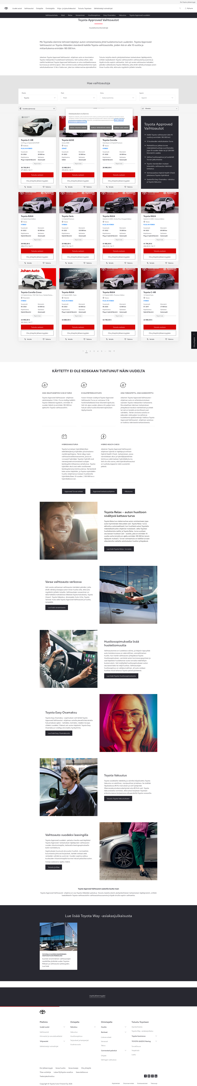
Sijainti (141, 93)
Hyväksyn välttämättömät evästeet (101, 127)
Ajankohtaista (137, 1027)
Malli (62, 93)
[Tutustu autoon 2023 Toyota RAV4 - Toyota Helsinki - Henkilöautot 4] (78, 278)
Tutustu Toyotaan (84, 8)
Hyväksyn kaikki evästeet (121, 127)
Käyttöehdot (116, 1083)
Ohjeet (103, 1055)
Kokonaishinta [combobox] (107, 97)
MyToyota (190, 8)
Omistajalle (50, 8)
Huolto (104, 1027)
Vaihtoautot (29, 8)
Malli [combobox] (65, 97)
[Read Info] (32, 170)
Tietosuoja (154, 1083)
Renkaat (104, 1032)
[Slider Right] (54, 126)
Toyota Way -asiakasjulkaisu (142, 1031)
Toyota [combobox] (26, 97)
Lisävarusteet (106, 1037)
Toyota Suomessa (138, 1036)
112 (110, 351)
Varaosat (104, 1041)
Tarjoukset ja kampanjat (79, 1040)
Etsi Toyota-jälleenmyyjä (187, 2)
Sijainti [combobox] (144, 97)
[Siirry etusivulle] (6, 8)
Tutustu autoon (37, 175)
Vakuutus (74, 1032)
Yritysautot (44, 1041)
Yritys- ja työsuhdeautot (66, 8)
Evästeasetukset (142, 1083)
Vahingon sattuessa (108, 1059)
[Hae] (180, 8)
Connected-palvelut (109, 1050)
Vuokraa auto (75, 1044)
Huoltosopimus (76, 1036)
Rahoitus (73, 1027)
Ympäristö (135, 1050)
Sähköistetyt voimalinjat (103, 8)
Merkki (24, 93)
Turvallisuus (136, 1046)
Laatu (134, 1054)
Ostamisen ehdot (128, 1083)
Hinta (102, 93)
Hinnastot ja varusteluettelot (51, 1036)
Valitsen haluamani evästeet (78, 127)
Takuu (103, 1045)
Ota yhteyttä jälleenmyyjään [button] (37, 180)
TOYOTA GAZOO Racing (141, 1041)
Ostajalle (39, 8)
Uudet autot (17, 8)
